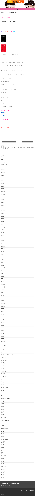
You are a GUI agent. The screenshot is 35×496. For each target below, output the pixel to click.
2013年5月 (2, 314)
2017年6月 (2, 237)
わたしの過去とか (3, 390)
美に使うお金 (3, 431)
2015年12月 (3, 265)
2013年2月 (2, 319)
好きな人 (2, 401)
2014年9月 (2, 289)
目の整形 (2, 425)
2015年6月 (2, 275)
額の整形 (2, 463)
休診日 (2, 393)
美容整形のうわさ (3, 444)
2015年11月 (3, 267)
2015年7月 (2, 273)
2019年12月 (3, 191)
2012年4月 (2, 335)
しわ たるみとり (3, 357)
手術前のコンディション (4, 404)
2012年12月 (3, 322)
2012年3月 (2, 336)
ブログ (2, 379)
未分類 (2, 422)
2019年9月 (2, 196)
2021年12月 (3, 169)
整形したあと (3, 409)
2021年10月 (3, 172)
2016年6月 (2, 256)
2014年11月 (3, 286)
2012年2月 (2, 338)
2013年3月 (2, 317)
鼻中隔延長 (2, 472)
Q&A (2, 161)
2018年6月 (2, 218)
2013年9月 (2, 308)
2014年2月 (2, 300)
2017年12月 (3, 227)
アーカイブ (2, 349)
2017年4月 (2, 240)
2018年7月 (2, 216)
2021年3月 (2, 183)
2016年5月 (2, 257)
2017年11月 (3, 229)
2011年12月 (3, 341)
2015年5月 (2, 276)
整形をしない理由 (3, 417)
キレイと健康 (3, 352)
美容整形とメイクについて (5, 439)
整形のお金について (4, 412)
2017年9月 (2, 232)
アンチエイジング (3, 351)
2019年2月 (2, 207)
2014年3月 (2, 298)
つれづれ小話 (3, 363)
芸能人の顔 (2, 452)
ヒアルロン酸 (3, 373)
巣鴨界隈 (2, 403)
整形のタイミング (3, 414)
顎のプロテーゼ (3, 466)
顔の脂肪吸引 (3, 469)
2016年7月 (2, 254)
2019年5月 (2, 202)
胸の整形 (2, 447)
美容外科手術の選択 (4, 164)
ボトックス (2, 381)
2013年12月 (3, 303)
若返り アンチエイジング (5, 453)
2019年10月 (3, 194)
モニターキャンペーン (4, 387)
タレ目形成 (2, 362)
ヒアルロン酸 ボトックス (5, 374)
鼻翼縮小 (2, 477)
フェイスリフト (3, 376)
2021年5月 (2, 180)
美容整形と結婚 (3, 442)
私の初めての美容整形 (4, 428)
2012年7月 (2, 330)
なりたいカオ (3, 365)
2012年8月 (2, 328)
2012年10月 (3, 325)
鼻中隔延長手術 (3, 474)
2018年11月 (3, 210)
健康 (2, 395)
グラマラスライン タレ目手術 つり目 (7, 354)
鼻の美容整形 (3, 471)
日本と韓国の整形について (5, 420)
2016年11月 (3, 248)
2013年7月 (2, 311)
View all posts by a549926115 (9, 149)
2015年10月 (3, 268)
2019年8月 (2, 197)
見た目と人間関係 (3, 455)
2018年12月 (3, 208)
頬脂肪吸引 (2, 458)
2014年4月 (2, 297)
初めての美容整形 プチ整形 (5, 398)
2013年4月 (2, 316)
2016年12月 (3, 246)
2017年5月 (2, 238)
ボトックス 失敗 (3, 382)
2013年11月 (3, 305)
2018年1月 (2, 226)
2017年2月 (2, 243)
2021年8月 (2, 175)
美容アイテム (3, 436)
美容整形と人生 (3, 441)
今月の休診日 (3, 392)
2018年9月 (2, 213)
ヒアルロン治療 (3, 371)
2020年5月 (2, 188)
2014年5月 (2, 295)
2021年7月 (2, 177)
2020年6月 (2, 186)
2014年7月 (2, 292)
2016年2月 (2, 262)
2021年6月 (2, 178)
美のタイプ (2, 433)
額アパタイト (3, 461)
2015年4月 (2, 278)
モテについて (3, 384)
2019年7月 (2, 199)
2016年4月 (2, 259)
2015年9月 (2, 270)
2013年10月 (3, 306)
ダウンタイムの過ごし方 (4, 360)
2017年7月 (2, 235)
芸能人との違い (3, 450)
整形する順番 (3, 411)
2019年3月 (2, 205)
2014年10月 (3, 287)
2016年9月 (2, 251)
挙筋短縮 (2, 406)
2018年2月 (2, 224)
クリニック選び (3, 162)
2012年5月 (2, 333)
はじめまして (3, 368)
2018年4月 (2, 221)
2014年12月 (3, 284)
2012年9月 (2, 327)
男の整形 (2, 423)
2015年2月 (2, 281)
